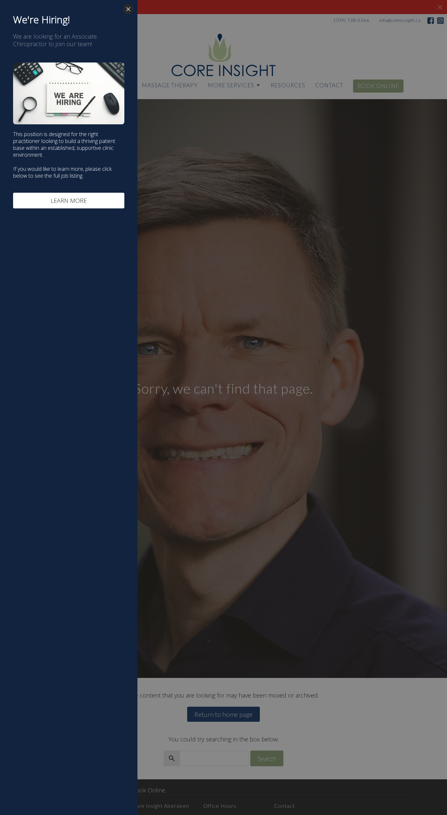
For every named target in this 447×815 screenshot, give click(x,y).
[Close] (128, 9)
